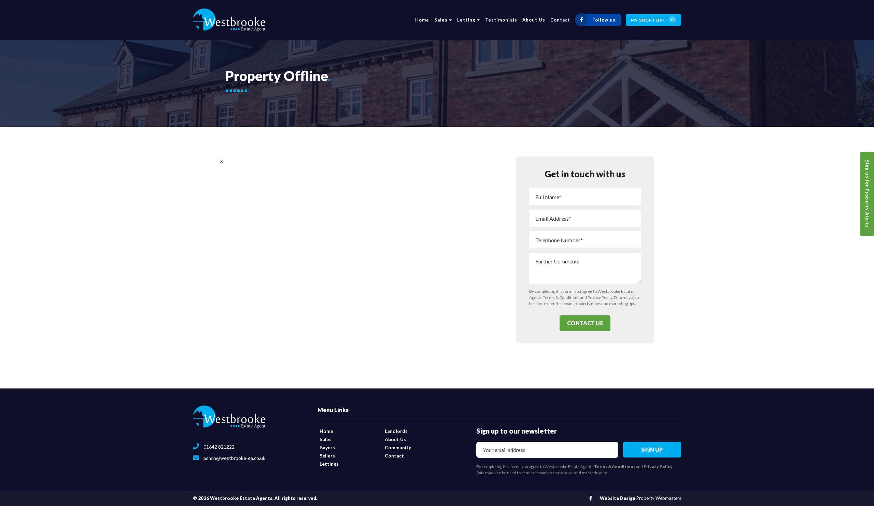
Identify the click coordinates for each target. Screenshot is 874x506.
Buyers (327, 447)
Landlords (396, 431)
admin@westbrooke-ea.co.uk (233, 458)
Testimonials (501, 20)
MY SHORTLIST (652, 20)
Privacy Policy (600, 297)
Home (422, 20)
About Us (533, 20)
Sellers (327, 456)
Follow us (604, 20)
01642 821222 (218, 447)
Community (398, 447)
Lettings (329, 464)
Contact (560, 20)
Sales (441, 20)
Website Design (617, 498)
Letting (467, 20)
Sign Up (652, 449)
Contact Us (585, 323)
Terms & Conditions (561, 297)
